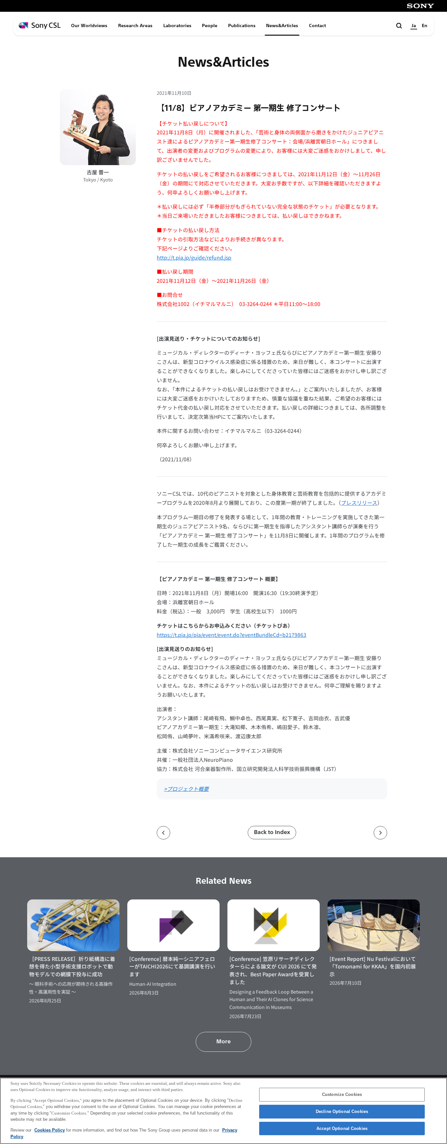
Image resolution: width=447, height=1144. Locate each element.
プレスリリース (359, 502)
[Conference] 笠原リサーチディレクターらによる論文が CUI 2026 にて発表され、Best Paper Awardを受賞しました (273, 970)
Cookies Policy (49, 1130)
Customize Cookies (342, 1094)
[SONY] (420, 6)
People (209, 25)
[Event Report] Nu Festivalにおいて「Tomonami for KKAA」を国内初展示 (373, 966)
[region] (223, 1111)
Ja (414, 25)
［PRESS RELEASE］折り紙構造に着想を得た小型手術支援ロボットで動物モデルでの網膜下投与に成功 (72, 966)
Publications (242, 25)
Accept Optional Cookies (341, 1128)
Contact (317, 25)
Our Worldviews (89, 25)
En (424, 25)
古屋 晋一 (98, 172)
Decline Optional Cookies (342, 1111)
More (223, 1041)
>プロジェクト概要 (186, 789)
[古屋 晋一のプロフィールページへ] (98, 127)
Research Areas (135, 25)
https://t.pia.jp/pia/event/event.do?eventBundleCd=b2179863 (231, 635)
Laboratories (177, 25)
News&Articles (282, 25)
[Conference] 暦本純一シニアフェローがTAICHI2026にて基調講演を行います (172, 966)
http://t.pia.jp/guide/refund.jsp (194, 257)
